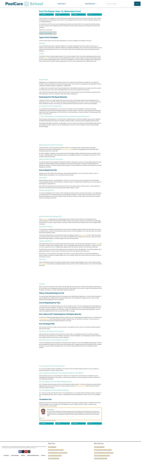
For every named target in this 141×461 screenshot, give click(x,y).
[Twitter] (41, 418)
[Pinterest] (40, 418)
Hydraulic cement (66, 149)
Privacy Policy (6, 455)
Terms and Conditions (15, 455)
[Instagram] (29, 451)
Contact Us (43, 455)
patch (97, 243)
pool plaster (84, 235)
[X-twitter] (23, 451)
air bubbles (43, 263)
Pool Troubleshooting (53, 458)
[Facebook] (20, 451)
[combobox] (120, 4)
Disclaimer (23, 455)
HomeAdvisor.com (44, 319)
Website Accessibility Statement (33, 455)
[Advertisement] (70, 70)
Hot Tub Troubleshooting (100, 458)
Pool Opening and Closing (55, 455)
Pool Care (61, 4)
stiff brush (45, 219)
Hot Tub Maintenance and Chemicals (57, 452)
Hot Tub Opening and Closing (102, 455)
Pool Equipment (52, 446)
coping (46, 58)
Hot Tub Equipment (99, 446)
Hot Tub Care (90, 4)
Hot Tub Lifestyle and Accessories (103, 449)
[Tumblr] (43, 418)
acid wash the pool (81, 386)
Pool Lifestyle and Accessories (56, 449)
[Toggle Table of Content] (54, 33)
